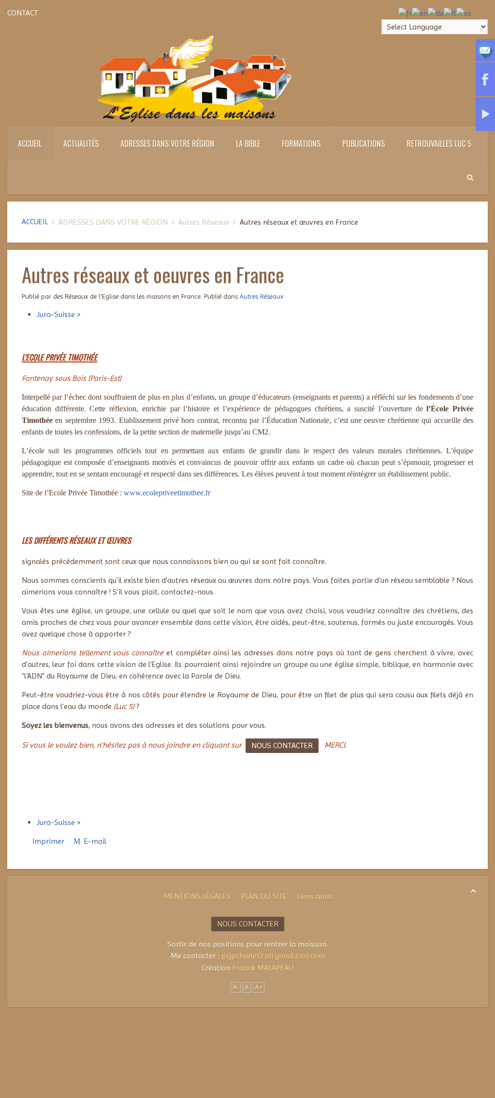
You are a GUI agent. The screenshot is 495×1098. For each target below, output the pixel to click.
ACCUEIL (30, 143)
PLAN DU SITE (264, 896)
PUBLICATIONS (363, 143)
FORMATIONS (301, 143)
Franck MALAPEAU (262, 967)
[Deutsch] (436, 12)
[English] (420, 12)
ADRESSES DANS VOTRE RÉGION (167, 143)
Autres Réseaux (261, 296)
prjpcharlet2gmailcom (273, 955)
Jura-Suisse (55, 314)
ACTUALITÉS (81, 143)
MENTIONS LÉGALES (197, 896)
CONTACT (22, 12)
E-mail (94, 841)
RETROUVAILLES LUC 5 (439, 143)
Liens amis (314, 896)
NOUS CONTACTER (282, 745)
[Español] (463, 12)
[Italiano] (450, 12)
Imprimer (48, 841)
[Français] (405, 12)
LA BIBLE (248, 143)
